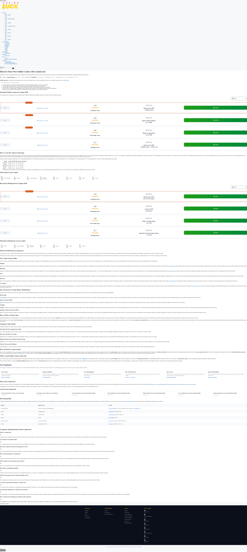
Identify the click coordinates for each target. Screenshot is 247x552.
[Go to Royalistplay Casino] (42, 120)
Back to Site (3, 550)
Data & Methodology (128, 523)
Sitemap (106, 510)
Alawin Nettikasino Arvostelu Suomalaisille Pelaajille (118, 393)
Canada (9, 22)
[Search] (13, 68)
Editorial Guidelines (128, 514)
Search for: (2, 67)
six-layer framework (18, 352)
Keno (6, 50)
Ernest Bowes (33, 77)
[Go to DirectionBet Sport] (42, 221)
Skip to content (3, 0)
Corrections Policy (128, 519)
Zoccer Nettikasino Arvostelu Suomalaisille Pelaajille (189, 393)
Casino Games (6, 41)
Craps (6, 49)
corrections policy (181, 384)
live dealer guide (196, 286)
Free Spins (7, 55)
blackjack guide (172, 271)
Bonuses (4, 54)
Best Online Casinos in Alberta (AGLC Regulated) (47, 393)
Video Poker (7, 53)
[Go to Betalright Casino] (43, 145)
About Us (5, 60)
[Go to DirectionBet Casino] (42, 133)
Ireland (9, 14)
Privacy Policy (107, 512)
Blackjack (7, 45)
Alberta (9, 36)
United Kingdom (11, 18)
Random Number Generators (11, 59)
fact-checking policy (172, 384)
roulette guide (171, 266)
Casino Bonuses (88, 517)
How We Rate (8, 61)
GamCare (110, 408)
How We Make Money (128, 515)
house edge (4, 297)
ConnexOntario (112, 414)
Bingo (6, 48)
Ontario (9, 29)
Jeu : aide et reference (113, 420)
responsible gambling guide (128, 401)
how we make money (191, 384)
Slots (86, 514)
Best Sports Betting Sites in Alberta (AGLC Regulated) (12, 393)
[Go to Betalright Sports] (43, 233)
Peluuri (110, 417)
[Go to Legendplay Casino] (42, 108)
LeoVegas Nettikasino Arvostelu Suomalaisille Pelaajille (83, 393)
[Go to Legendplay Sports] (42, 196)
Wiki (4, 56)
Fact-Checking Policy (128, 517)
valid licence (84, 358)
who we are (153, 384)
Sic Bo (6, 47)
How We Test (127, 521)
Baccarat (7, 44)
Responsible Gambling (9, 62)
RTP (6, 57)
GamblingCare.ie (112, 411)
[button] (6, 12)
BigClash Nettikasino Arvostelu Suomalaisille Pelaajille (225, 393)
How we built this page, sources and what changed (10, 82)
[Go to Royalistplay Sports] (42, 209)
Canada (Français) (11, 26)
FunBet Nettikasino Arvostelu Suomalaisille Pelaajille (154, 393)
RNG (1, 312)
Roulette (7, 46)
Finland (9, 32)
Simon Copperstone (11, 77)
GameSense (111, 423)
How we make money (64, 80)
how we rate (219, 155)
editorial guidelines (162, 384)
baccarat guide (173, 280)
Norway (9, 39)
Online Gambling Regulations (11, 63)
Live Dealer (7, 42)
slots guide (177, 276)
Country (4, 12)
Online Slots (5, 52)
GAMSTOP (136, 408)
